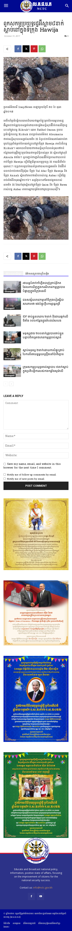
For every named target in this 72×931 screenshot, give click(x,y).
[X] (26, 48)
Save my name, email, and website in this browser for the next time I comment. (32, 466)
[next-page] (11, 384)
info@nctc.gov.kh (42, 887)
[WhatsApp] (42, 48)
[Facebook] (18, 48)
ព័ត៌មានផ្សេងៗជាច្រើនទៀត (37, 273)
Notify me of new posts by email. (26, 479)
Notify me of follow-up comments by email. (31, 475)
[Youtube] (40, 896)
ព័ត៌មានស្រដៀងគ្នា (13, 273)
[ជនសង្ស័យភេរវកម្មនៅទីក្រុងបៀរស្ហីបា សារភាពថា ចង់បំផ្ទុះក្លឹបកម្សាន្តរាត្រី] (12, 304)
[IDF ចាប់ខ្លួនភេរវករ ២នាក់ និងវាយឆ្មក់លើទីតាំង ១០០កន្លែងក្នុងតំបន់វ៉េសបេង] (12, 321)
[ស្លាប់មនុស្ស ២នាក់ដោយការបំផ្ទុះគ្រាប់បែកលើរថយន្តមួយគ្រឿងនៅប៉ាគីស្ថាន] (12, 354)
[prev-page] (5, 384)
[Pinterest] (34, 48)
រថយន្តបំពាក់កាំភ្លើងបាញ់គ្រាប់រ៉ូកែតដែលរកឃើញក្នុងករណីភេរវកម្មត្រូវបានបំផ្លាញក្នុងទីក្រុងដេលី (44, 287)
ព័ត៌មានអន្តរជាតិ (10, 291)
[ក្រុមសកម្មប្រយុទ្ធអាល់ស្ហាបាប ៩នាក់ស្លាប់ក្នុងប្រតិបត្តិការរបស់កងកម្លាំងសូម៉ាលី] (12, 371)
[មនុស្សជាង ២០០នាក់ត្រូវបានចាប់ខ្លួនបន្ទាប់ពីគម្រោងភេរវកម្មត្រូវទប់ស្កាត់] (12, 337)
